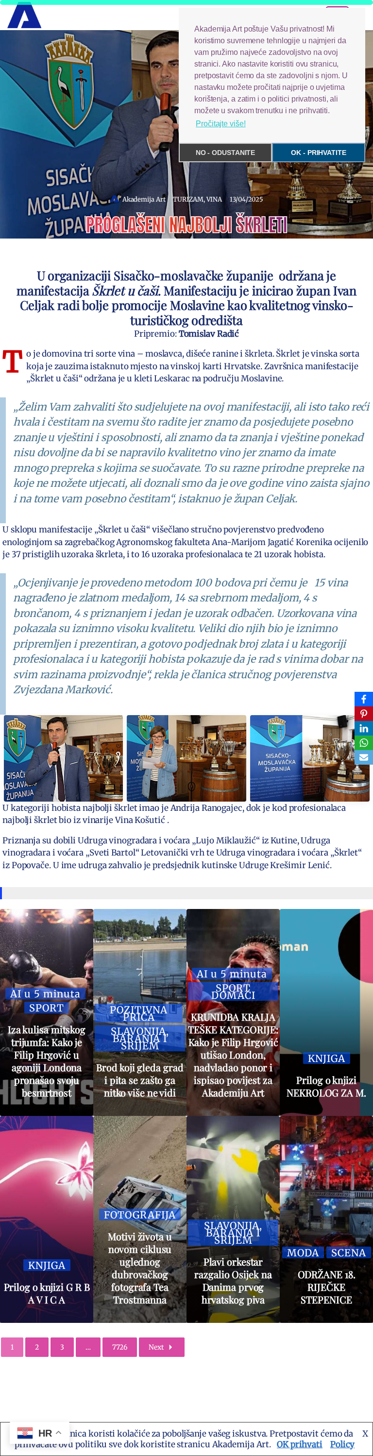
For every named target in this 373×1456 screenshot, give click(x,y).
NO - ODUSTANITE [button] (225, 152)
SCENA (348, 1252)
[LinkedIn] (364, 728)
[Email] (364, 757)
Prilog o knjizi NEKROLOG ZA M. (326, 1086)
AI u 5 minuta (45, 993)
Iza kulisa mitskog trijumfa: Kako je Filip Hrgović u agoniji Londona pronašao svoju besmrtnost (46, 1061)
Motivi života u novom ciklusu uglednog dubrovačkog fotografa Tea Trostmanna (140, 1268)
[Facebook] (364, 699)
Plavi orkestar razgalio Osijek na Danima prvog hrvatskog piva (232, 1280)
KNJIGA (326, 1058)
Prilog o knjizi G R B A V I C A (47, 1293)
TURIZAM (188, 199)
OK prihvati (299, 1444)
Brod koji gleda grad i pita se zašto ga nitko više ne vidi (139, 1080)
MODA (303, 1252)
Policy (342, 1444)
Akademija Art (144, 199)
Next (156, 1347)
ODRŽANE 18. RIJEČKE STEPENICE (327, 1287)
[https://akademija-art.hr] (24, 15)
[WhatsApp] (364, 743)
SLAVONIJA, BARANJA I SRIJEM (140, 1038)
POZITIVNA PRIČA (139, 1013)
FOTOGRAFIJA (140, 1214)
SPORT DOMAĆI (233, 991)
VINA (214, 199)
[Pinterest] (364, 713)
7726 (120, 1347)
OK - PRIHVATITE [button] (318, 152)
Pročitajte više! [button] (220, 124)
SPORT (46, 1007)
